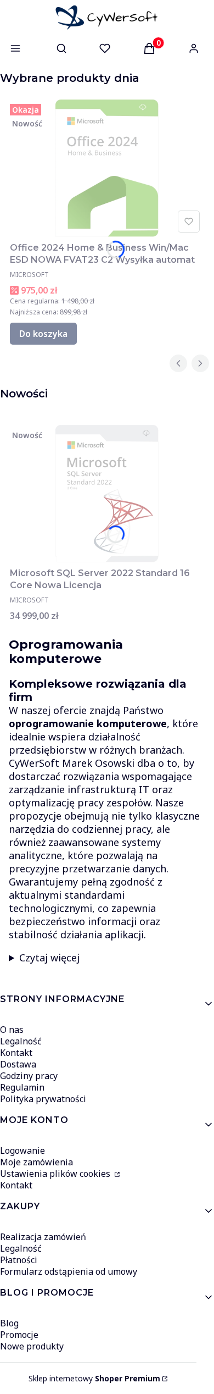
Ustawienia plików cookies (56, 1174)
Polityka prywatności (43, 1099)
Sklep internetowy (94, 1378)
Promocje (19, 1335)
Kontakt (16, 1053)
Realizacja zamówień (43, 1237)
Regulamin (22, 1087)
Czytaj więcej (49, 957)
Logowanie (22, 1150)
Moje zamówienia (36, 1162)
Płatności (18, 1260)
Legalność (21, 1041)
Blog (9, 1323)
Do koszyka (43, 334)
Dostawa (18, 1064)
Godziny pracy (29, 1076)
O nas (12, 1030)
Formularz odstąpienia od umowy (68, 1271)
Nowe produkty (32, 1346)
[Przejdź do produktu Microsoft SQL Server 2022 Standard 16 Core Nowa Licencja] (107, 493)
